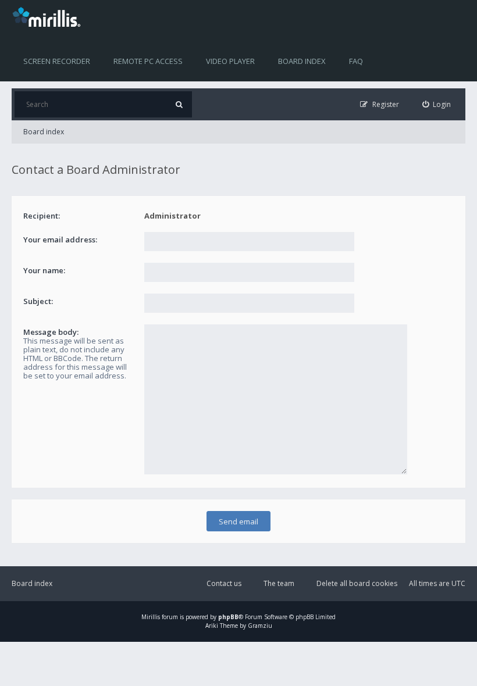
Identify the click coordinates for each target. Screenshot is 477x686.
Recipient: (41, 215)
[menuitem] (437, 104)
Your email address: (60, 239)
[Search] (179, 104)
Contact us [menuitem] (224, 583)
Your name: (44, 270)
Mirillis (150, 617)
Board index (302, 61)
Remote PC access (148, 61)
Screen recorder (56, 61)
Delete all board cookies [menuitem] (356, 583)
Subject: (38, 301)
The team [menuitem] (279, 583)
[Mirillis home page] (49, 16)
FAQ (356, 61)
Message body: (51, 332)
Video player (230, 61)
